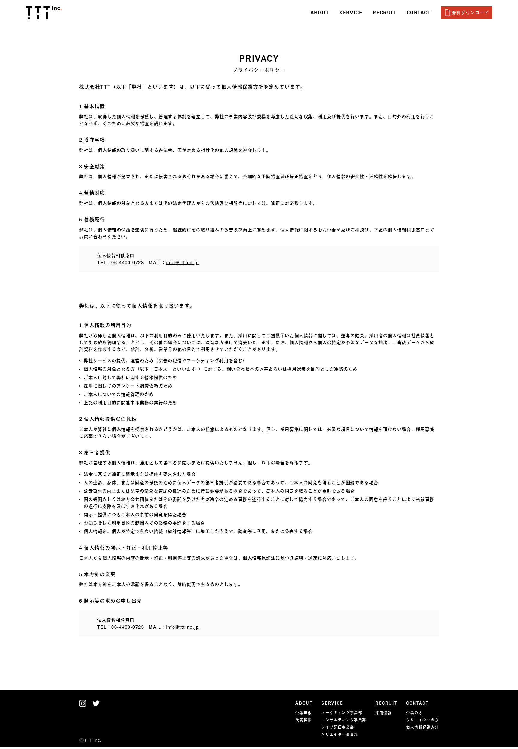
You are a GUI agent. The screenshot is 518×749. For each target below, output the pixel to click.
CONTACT (419, 12)
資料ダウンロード (470, 13)
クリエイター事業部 (339, 734)
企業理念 (303, 712)
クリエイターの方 (422, 720)
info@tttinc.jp (182, 262)
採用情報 (383, 712)
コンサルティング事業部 (343, 720)
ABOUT (320, 12)
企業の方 (414, 712)
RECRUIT (384, 12)
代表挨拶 (303, 720)
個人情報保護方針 (422, 727)
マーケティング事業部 (341, 712)
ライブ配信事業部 (337, 727)
